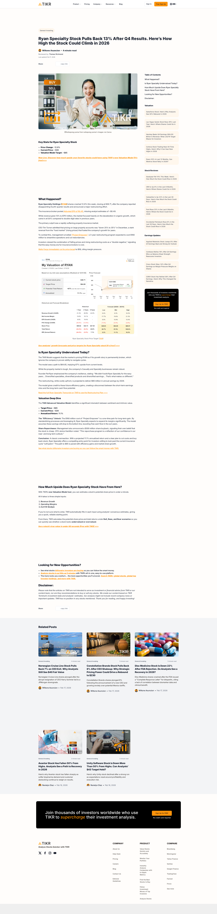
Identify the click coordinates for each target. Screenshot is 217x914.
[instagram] (50, 853)
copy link (64, 64)
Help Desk (116, 854)
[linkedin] (53, 63)
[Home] (44, 4)
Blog (121, 4)
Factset (170, 879)
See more (170, 889)
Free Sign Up (161, 4)
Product (76, 4)
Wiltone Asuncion (51, 50)
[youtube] (55, 853)
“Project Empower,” (79, 235)
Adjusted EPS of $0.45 (73, 211)
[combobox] (174, 4)
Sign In (148, 4)
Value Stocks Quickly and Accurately (145, 851)
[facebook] (49, 63)
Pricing (87, 4)
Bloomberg (171, 849)
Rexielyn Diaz (48, 785)
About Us (116, 849)
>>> (45, 160)
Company (96, 4)
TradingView (172, 874)
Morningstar (171, 854)
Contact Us (117, 874)
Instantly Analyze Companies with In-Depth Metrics (146, 870)
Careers (116, 864)
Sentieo (170, 864)
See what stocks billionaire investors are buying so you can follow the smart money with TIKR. (78, 448)
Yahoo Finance (172, 859)
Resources (110, 4)
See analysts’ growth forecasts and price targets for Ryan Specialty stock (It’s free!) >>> (79, 345)
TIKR (101, 338)
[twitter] (45, 63)
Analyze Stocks (146, 899)
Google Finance (173, 869)
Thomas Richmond (56, 54)
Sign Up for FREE (161, 304)
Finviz (169, 884)
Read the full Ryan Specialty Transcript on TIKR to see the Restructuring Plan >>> (73, 393)
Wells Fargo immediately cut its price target (56, 249)
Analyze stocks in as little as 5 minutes (58, 573)
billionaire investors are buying (69, 570)
